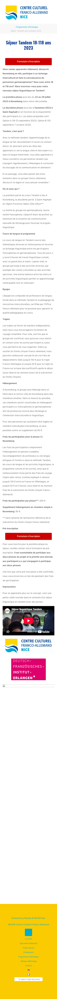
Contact (28, 966)
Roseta (27, 918)
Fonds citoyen (28, 948)
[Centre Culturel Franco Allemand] (26, 11)
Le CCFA (28, 939)
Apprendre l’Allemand (28, 943)
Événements (29, 952)
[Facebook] (23, 987)
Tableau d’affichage (28, 961)
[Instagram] (28, 987)
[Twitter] (34, 987)
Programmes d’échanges (27, 27)
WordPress (39, 918)
